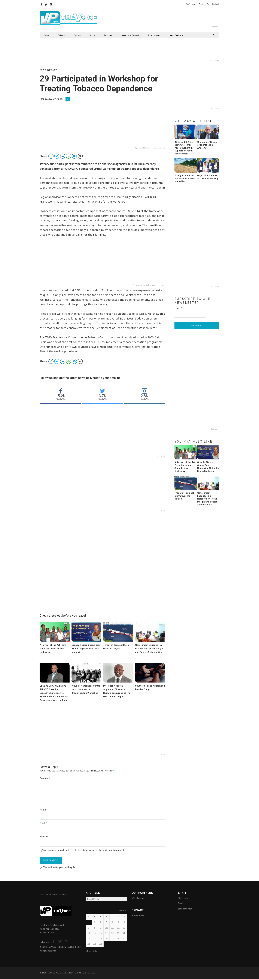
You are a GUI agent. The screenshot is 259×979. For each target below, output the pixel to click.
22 (94, 939)
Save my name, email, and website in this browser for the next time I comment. (83, 850)
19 (118, 933)
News (46, 35)
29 (94, 944)
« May (88, 951)
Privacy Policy (138, 916)
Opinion (77, 35)
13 (124, 928)
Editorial (61, 35)
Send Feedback (213, 4)
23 (100, 939)
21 (89, 939)
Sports (92, 35)
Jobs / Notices (154, 35)
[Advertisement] (166, 18)
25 (112, 939)
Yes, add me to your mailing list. (59, 867)
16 (100, 933)
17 (106, 933)
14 (89, 933)
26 (118, 939)
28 (89, 944)
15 (94, 933)
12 (118, 928)
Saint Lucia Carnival (130, 35)
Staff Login (190, 4)
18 (112, 933)
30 (100, 944)
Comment (46, 778)
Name (43, 810)
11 (112, 928)
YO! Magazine (138, 898)
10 (106, 928)
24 (106, 939)
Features (108, 35)
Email (201, 4)
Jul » (95, 951)
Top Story (52, 69)
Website (44, 836)
